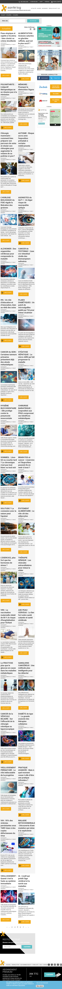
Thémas (47, 1)
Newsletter (15, 964)
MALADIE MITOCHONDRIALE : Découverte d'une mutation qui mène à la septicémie (26, 825)
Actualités (33, 8)
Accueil (3, 15)
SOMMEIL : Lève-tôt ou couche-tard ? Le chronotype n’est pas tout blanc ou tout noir (9, 462)
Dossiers (39, 8)
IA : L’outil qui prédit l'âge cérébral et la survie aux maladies (24, 881)
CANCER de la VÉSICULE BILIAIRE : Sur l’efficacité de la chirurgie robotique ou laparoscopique (7, 721)
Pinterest (55, 964)
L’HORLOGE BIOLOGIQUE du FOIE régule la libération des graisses (7, 202)
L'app (41, 1)
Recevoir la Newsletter (49, 74)
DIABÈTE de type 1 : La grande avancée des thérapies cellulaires (25, 719)
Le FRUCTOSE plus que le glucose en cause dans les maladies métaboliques (8, 668)
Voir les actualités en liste (30, 29)
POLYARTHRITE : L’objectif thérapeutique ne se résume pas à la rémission (9, 89)
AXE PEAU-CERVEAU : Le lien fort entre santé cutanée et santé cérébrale (26, 615)
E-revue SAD (34, 1)
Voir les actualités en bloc (34, 29)
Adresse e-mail (7, 944)
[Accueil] (4, 8)
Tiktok (58, 964)
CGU (41, 964)
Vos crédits (56, 93)
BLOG (59, 8)
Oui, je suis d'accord (42, 983)
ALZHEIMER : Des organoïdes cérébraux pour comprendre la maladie (8, 254)
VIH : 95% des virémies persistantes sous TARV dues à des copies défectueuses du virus (8, 828)
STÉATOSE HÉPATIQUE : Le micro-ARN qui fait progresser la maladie (26, 357)
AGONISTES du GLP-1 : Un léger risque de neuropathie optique (25, 202)
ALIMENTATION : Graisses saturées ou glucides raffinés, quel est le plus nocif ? (26, 38)
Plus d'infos (21, 985)
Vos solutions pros (55, 100)
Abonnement (45, 8)
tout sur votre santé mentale (55, 86)
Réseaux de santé (53, 8)
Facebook (49, 964)
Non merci (40, 986)
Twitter (52, 964)
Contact (45, 964)
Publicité (35, 964)
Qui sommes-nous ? (25, 964)
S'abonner (27, 947)
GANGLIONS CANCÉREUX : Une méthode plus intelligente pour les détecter (26, 668)
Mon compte (57, 1)
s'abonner (49, 974)
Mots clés (5, 21)
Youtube (61, 964)
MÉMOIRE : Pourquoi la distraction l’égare (26, 87)
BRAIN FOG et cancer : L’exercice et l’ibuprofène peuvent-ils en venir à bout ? (26, 462)
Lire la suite (5, 75)
